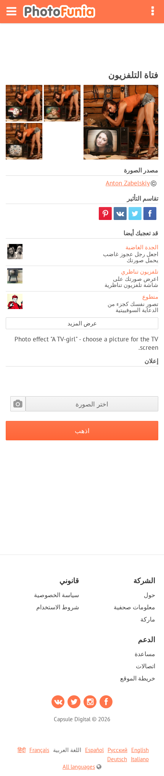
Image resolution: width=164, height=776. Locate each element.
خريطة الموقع (137, 678)
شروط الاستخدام (57, 607)
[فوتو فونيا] (59, 11)
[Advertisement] (82, 44)
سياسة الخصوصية (56, 595)
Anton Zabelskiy (128, 183)
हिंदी (22, 750)
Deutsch (117, 759)
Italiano (140, 759)
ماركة (147, 619)
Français (39, 750)
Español (94, 750)
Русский (117, 750)
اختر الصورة (92, 404)
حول (149, 595)
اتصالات (145, 666)
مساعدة (145, 654)
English (140, 750)
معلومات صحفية (134, 607)
